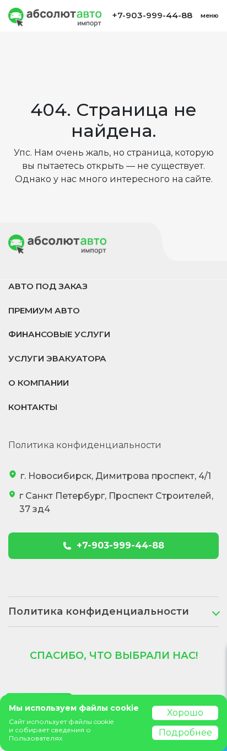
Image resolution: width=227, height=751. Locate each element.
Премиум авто (44, 310)
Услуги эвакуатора (57, 358)
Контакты (32, 407)
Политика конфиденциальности (84, 445)
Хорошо (185, 712)
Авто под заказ (48, 286)
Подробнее (185, 732)
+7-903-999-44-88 (152, 15)
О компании (38, 382)
